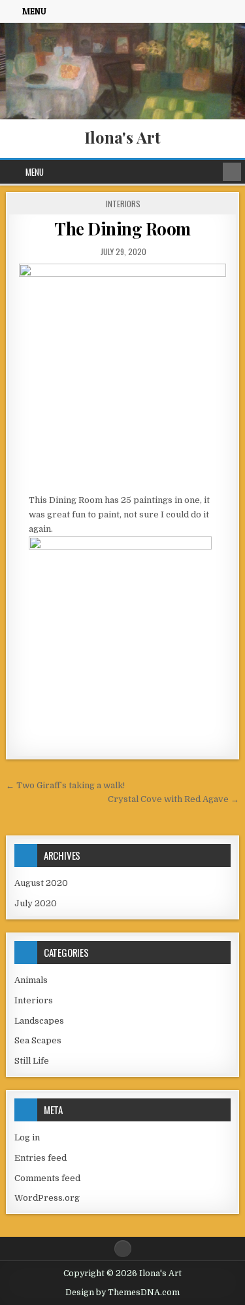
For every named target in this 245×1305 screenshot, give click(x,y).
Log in (27, 1137)
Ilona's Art (122, 137)
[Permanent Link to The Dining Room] (123, 375)
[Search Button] (122, 1248)
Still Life (31, 1061)
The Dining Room (122, 228)
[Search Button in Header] (232, 172)
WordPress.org (47, 1198)
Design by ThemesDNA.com (122, 1292)
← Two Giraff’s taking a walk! (65, 785)
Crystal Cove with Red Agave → (173, 799)
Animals (31, 980)
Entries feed (40, 1158)
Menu (34, 11)
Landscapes (39, 1021)
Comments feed (47, 1178)
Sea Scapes (37, 1040)
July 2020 (35, 903)
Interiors (123, 203)
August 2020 (41, 883)
